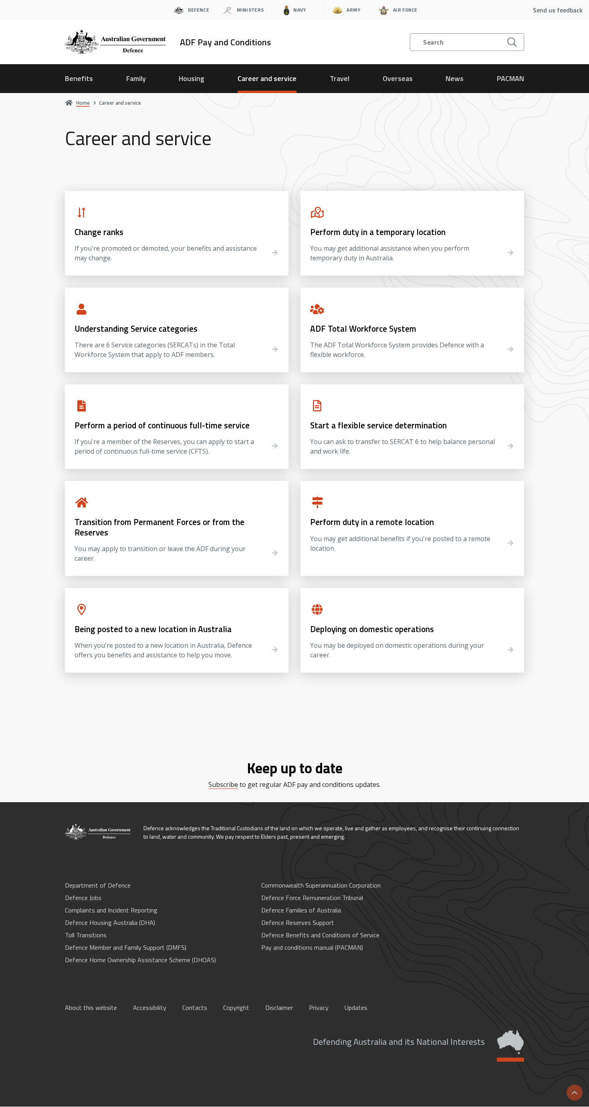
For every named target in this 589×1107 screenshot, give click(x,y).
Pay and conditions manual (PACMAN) (312, 947)
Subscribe (223, 784)
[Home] (98, 832)
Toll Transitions (86, 935)
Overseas (398, 78)
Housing (191, 78)
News (455, 78)
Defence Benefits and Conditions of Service (320, 935)
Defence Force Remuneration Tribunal (312, 897)
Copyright (236, 1007)
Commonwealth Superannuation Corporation (321, 885)
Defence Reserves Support (297, 922)
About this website (91, 1007)
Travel (339, 78)
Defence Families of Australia (301, 910)
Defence (198, 10)
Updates (356, 1007)
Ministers (250, 10)
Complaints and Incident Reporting (111, 910)
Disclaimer (279, 1007)
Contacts (194, 1007)
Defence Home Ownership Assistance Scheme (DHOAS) (140, 960)
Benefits (79, 78)
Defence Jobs (83, 897)
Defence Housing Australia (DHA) (110, 922)
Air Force (405, 10)
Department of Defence (98, 885)
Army (353, 10)
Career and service (267, 78)
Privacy (319, 1007)
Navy (299, 10)
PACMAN (510, 78)
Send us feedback (558, 10)
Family (136, 78)
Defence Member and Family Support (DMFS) (125, 947)
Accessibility (149, 1007)
